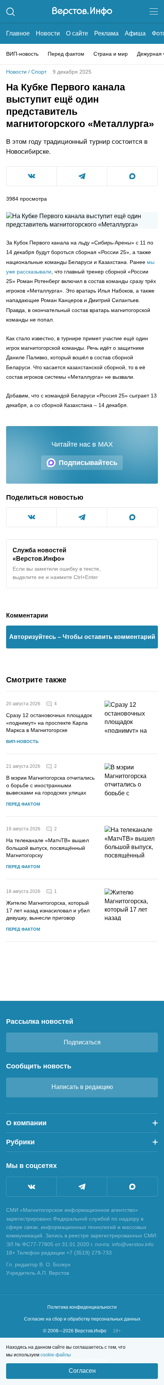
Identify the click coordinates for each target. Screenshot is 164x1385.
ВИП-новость (22, 54)
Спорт (39, 72)
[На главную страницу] (82, 11)
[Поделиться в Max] (132, 176)
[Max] (132, 1186)
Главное (18, 33)
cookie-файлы (55, 1355)
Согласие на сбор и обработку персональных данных (82, 1319)
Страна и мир (110, 54)
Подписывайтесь (88, 462)
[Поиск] (10, 11)
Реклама (106, 33)
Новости (48, 33)
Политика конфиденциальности (82, 1307)
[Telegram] (82, 1186)
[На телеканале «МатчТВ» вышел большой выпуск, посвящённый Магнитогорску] (131, 848)
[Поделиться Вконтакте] (31, 176)
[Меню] (154, 11)
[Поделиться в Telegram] (82, 176)
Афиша (135, 33)
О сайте (77, 33)
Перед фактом (66, 54)
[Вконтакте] (31, 1186)
